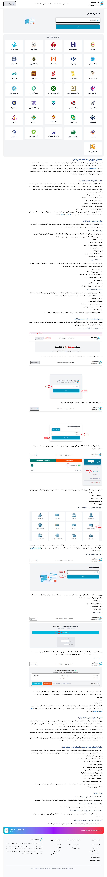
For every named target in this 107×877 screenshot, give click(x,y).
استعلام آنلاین (94, 2)
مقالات (37, 4)
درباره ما (50, 4)
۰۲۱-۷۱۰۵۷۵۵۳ (93, 5)
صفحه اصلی (66, 4)
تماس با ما (43, 4)
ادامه (77, 27)
